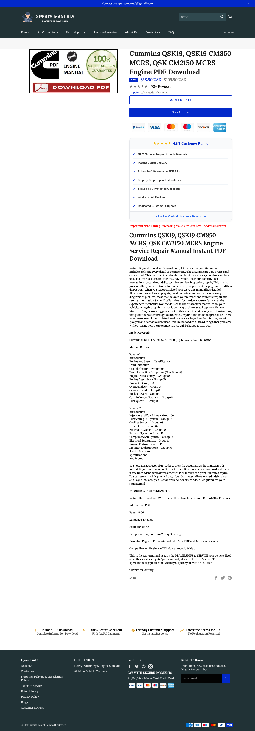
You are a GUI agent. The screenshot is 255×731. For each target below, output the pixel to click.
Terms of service (105, 32)
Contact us (153, 32)
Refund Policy (29, 691)
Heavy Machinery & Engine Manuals (97, 666)
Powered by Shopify (56, 725)
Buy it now (180, 112)
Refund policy (75, 32)
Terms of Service (31, 686)
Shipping (134, 92)
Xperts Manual (37, 725)
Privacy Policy (30, 696)
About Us (131, 32)
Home (25, 32)
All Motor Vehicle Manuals (90, 671)
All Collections (47, 32)
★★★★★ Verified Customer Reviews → (181, 216)
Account (229, 32)
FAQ (171, 32)
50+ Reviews (161, 86)
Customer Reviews (32, 707)
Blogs (24, 702)
